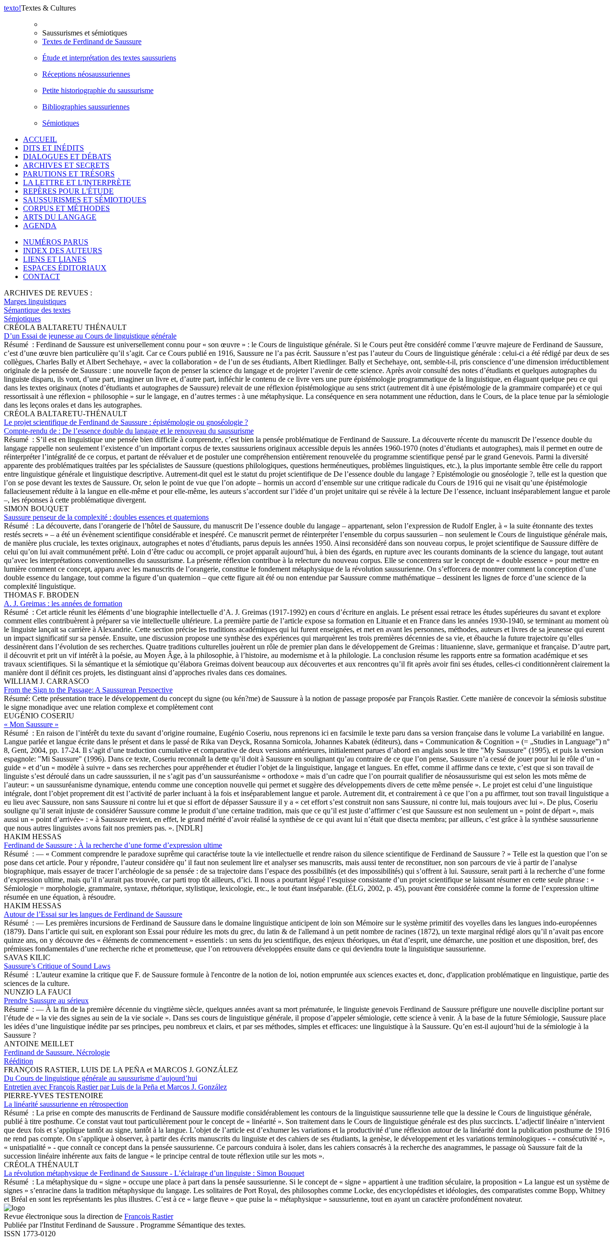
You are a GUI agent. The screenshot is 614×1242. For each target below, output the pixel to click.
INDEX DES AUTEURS (62, 250)
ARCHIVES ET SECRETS (66, 165)
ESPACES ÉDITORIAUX (64, 268)
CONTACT (41, 276)
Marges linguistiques (35, 301)
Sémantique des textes (37, 310)
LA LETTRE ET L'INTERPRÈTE (77, 182)
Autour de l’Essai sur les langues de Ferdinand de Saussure (93, 914)
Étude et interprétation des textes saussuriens (109, 58)
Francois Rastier (148, 1216)
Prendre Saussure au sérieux (46, 1000)
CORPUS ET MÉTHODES (66, 208)
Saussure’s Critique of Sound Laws (57, 966)
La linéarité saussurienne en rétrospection (66, 1104)
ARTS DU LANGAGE (59, 217)
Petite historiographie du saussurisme (98, 90)
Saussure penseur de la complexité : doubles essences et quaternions (106, 517)
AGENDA (40, 226)
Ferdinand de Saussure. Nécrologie (57, 1056)
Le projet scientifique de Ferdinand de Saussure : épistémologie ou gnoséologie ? (129, 426)
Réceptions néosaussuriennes (86, 74)
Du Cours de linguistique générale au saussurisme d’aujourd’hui (115, 1082)
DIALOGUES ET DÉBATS (67, 156)
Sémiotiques (60, 123)
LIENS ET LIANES (54, 259)
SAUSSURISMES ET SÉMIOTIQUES (84, 200)
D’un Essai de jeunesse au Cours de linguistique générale (90, 336)
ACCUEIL (40, 139)
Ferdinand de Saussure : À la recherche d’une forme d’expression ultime (113, 845)
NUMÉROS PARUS (55, 242)
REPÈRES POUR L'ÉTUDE (68, 191)
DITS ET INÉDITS (53, 148)
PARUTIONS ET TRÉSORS (69, 174)
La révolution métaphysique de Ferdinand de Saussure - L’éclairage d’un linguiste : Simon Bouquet (154, 1173)
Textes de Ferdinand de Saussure (92, 41)
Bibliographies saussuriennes (86, 107)
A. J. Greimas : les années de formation (63, 603)
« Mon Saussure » (31, 724)
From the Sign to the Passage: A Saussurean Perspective (88, 690)
